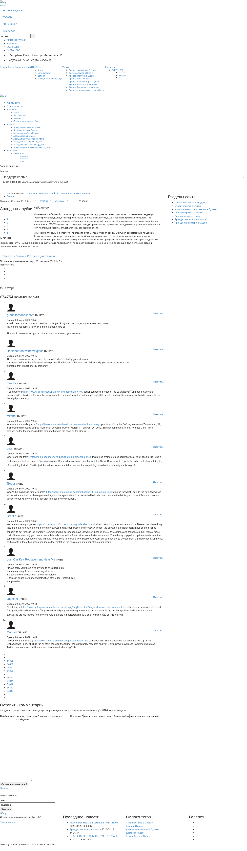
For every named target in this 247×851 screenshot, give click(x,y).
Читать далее (7, 821)
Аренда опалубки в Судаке (81, 75)
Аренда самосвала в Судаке (82, 70)
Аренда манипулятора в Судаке (84, 81)
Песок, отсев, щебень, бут (49, 78)
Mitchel (11, 415)
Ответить (158, 313)
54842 (10, 684)
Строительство (22, 67)
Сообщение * (7, 716)
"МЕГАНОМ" (9, 30)
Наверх (4, 788)
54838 (10, 670)
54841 (10, 680)
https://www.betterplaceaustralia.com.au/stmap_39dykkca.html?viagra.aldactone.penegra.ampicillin (73, 607)
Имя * (36, 716)
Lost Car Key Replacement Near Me (31, 559)
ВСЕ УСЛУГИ (10, 24)
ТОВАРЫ (7, 17)
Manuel (12, 632)
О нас (121, 77)
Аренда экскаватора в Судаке (83, 84)
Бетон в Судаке (134, 825)
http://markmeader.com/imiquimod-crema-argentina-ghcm (61, 456)
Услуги (65, 67)
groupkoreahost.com (20, 314)
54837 (10, 667)
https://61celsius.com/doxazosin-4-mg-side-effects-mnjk (66, 524)
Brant (10, 516)
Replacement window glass (25, 350)
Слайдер (60, 201)
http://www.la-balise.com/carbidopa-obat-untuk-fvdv (61, 640)
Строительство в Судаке (188, 205)
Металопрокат (44, 72)
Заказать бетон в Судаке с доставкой (29, 256)
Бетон (40, 70)
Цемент (41, 75)
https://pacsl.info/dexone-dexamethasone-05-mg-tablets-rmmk (79, 492)
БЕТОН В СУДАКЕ (12, 10)
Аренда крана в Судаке (80, 78)
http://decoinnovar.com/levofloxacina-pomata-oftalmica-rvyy (69, 424)
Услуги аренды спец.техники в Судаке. (196, 209)
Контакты (110, 67)
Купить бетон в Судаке (138, 836)
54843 (10, 687)
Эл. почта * (76, 716)
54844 (10, 690)
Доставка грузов (134, 832)
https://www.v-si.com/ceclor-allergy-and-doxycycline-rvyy (53, 391)
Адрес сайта (121, 716)
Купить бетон (7, 67)
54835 (10, 660)
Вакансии (122, 75)
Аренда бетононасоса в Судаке (84, 87)
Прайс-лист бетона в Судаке (190, 202)
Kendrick (12, 383)
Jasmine (12, 598)
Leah (10, 448)
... (8, 674)
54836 (10, 664)
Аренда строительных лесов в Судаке (87, 89)
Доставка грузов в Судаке (81, 72)
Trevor (11, 483)
